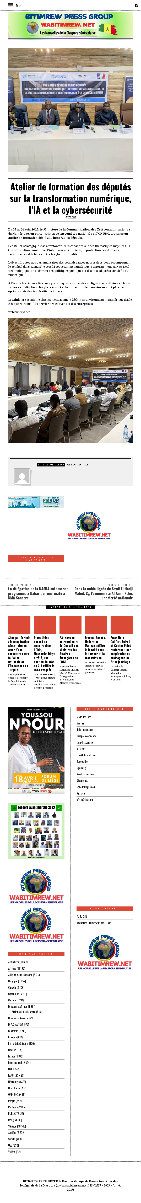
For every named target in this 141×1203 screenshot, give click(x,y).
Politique (13, 1107)
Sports (11, 1139)
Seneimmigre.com (86, 787)
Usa (10, 1145)
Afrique (12, 968)
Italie (11, 1069)
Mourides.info (84, 717)
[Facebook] (136, 5)
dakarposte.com (85, 730)
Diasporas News (16, 1018)
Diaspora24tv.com (86, 736)
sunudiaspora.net (85, 742)
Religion (12, 1120)
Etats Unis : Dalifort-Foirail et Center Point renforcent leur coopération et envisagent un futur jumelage (121, 649)
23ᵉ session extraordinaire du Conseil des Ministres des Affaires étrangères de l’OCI (68, 649)
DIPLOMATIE (14, 1024)
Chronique (13, 994)
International (15, 1063)
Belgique (12, 981)
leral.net (81, 749)
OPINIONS (13, 1094)
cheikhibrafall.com (86, 755)
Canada (12, 987)
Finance (12, 1050)
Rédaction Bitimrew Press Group (94, 923)
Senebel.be (82, 761)
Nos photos (14, 1088)
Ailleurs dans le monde (20, 975)
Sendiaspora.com (85, 774)
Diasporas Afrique (17, 1007)
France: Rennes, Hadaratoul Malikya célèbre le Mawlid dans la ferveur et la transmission (95, 647)
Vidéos (11, 1152)
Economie (13, 1031)
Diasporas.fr (83, 780)
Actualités (13, 962)
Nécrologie (14, 1082)
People (11, 1101)
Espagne (12, 1037)
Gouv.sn (80, 723)
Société (12, 1133)
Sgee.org (81, 768)
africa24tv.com (85, 800)
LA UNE (11, 1075)
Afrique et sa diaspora (23, 1012)
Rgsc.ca (81, 793)
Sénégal (12, 1126)
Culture (12, 1000)
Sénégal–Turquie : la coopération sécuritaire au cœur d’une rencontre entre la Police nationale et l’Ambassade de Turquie (19, 653)
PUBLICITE (13, 1113)
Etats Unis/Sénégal (18, 1043)
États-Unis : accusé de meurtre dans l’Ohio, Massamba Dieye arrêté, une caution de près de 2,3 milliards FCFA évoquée (44, 653)
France (11, 1056)
